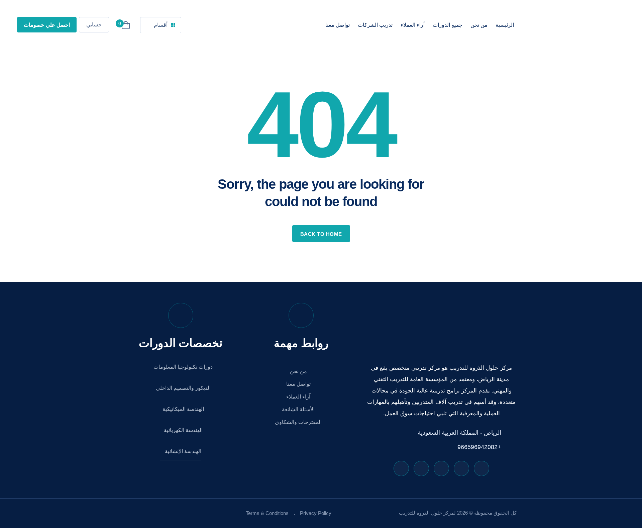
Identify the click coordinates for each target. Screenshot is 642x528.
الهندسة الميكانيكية (182, 409)
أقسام (161, 25)
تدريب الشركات (375, 25)
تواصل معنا (337, 25)
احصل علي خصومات (47, 25)
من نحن (479, 25)
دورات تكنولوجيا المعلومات (182, 367)
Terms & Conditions (267, 513)
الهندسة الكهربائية (183, 430)
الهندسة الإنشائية (182, 451)
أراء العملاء (413, 25)
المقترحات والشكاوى (299, 422)
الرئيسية (505, 25)
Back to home (321, 234)
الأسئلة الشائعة (299, 409)
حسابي (94, 24)
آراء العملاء (299, 397)
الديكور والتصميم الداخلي (182, 388)
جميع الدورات (447, 25)
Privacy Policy (315, 513)
